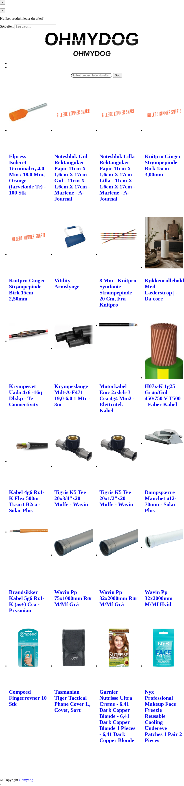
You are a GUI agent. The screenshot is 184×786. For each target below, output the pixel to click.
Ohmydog (26, 780)
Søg (117, 75)
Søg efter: (7, 26)
